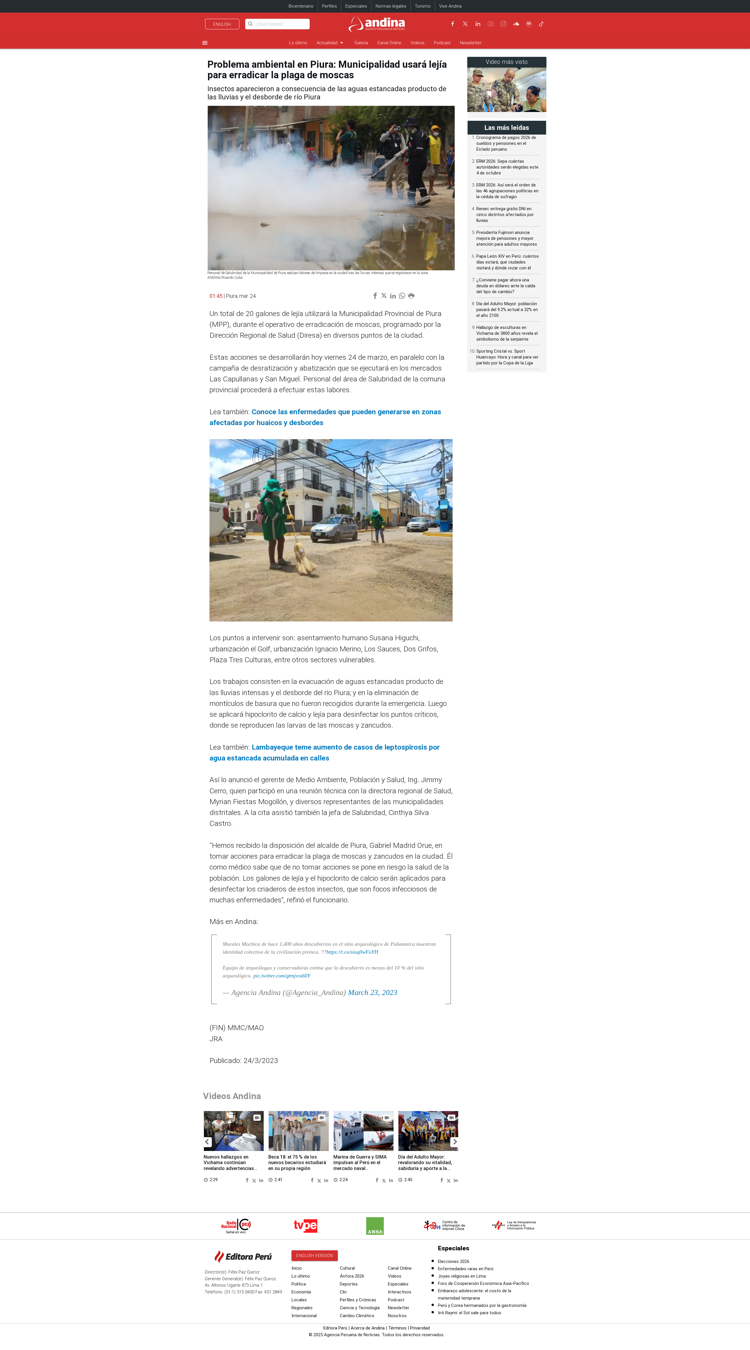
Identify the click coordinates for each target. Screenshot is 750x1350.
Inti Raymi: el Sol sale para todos (469, 1312)
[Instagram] (503, 24)
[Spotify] (529, 24)
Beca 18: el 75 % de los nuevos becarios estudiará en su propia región (297, 1162)
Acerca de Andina (368, 1328)
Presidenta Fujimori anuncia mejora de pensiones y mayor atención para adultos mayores (506, 238)
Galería (361, 42)
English (222, 24)
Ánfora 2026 (352, 1276)
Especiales (356, 6)
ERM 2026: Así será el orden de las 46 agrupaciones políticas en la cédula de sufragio (507, 190)
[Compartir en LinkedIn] (261, 1180)
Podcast (442, 42)
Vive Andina (450, 6)
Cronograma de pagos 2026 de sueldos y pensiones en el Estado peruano (506, 143)
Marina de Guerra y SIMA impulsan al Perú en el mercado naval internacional (360, 1165)
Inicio (297, 1268)
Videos (418, 42)
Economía (301, 1292)
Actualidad (331, 42)
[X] (465, 24)
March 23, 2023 (372, 992)
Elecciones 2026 (453, 1261)
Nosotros (397, 1315)
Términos (397, 1328)
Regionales (302, 1307)
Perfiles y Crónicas (358, 1300)
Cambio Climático (357, 1315)
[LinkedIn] (478, 24)
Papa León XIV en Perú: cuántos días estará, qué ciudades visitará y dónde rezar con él (507, 262)
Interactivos (399, 1292)
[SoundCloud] (516, 24)
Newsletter (471, 42)
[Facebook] (452, 24)
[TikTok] (541, 24)
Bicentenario (301, 6)
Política (299, 1284)
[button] (207, 1142)
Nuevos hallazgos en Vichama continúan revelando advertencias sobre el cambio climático (232, 1165)
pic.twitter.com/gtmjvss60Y (281, 976)
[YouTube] (491, 24)
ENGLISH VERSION (314, 1255)
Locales (299, 1300)
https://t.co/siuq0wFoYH (352, 952)
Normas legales (391, 6)
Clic (343, 1292)
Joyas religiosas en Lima (462, 1276)
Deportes (349, 1284)
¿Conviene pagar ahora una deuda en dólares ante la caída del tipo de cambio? (505, 285)
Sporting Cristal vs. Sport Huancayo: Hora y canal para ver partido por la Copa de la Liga (507, 357)
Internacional (304, 1315)
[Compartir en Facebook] (248, 1180)
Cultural (347, 1268)
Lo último (298, 42)
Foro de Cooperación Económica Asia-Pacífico (483, 1283)
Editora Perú (335, 1328)
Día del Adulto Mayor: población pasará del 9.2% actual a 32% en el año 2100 (507, 309)
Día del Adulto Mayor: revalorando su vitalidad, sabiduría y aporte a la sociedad (425, 1165)
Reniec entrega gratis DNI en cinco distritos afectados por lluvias (505, 214)
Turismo (423, 6)
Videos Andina (232, 1096)
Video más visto (507, 62)
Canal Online (389, 42)
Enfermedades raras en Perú (465, 1268)
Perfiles (329, 6)
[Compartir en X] (255, 1180)
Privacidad (420, 1328)
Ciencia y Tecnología (360, 1307)
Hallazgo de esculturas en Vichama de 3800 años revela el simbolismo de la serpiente (507, 333)
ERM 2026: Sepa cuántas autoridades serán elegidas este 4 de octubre (507, 167)
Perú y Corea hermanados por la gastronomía (482, 1305)
